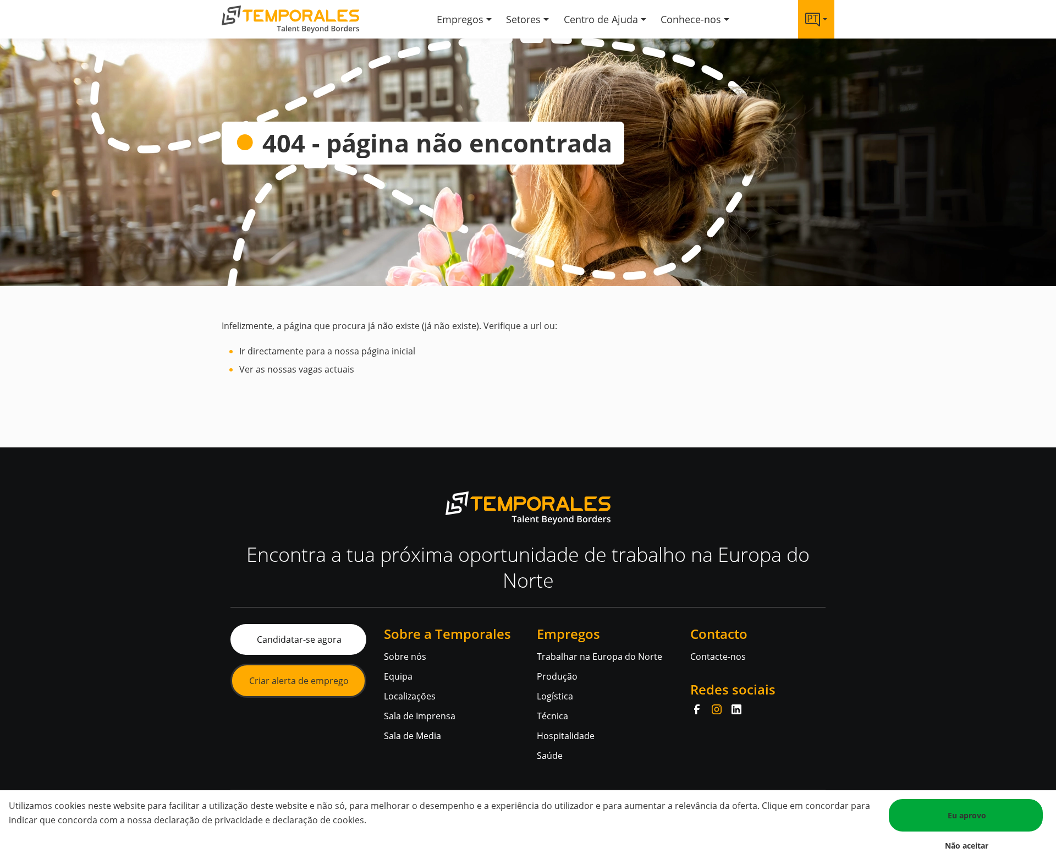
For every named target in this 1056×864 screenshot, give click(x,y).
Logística (555, 696)
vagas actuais (326, 369)
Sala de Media (412, 736)
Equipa (398, 676)
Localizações (410, 696)
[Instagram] (716, 709)
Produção (557, 676)
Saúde (550, 756)
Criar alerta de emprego (299, 681)
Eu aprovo (967, 815)
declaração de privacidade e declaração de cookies (259, 820)
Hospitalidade (566, 736)
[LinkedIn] (736, 709)
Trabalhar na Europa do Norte (599, 656)
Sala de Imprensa (419, 716)
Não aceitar (966, 845)
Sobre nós (405, 656)
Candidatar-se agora (299, 639)
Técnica (552, 716)
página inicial (388, 351)
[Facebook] (696, 709)
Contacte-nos (718, 656)
